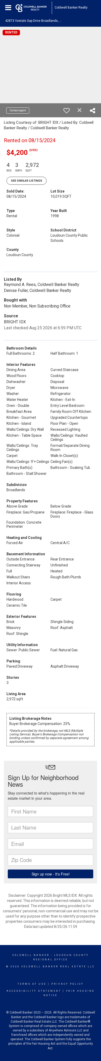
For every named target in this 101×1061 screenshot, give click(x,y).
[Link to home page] (34, 8)
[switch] (66, 110)
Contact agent (18, 110)
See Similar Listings (26, 180)
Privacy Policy (67, 984)
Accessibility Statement (33, 991)
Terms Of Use (32, 984)
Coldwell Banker (30, 955)
